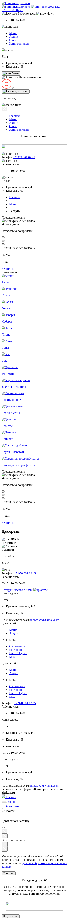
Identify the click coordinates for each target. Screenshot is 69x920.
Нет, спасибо (10, 916)
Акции (13, 36)
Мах (12, 656)
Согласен (8, 873)
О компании (17, 646)
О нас (13, 40)
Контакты (15, 649)
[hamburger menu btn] (16, 91)
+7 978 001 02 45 (12, 10)
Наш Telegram (18, 653)
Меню (13, 33)
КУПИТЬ (8, 269)
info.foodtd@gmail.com (44, 619)
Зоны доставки (19, 43)
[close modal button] (5, 844)
